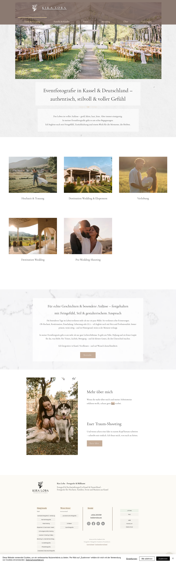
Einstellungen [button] (131, 558)
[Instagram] (88, 523)
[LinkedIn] (103, 523)
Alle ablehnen (147, 558)
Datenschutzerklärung (35, 559)
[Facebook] (93, 523)
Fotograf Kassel (90, 544)
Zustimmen (163, 558)
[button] (126, 20)
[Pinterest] (98, 523)
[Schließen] (172, 558)
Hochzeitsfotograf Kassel (101, 544)
